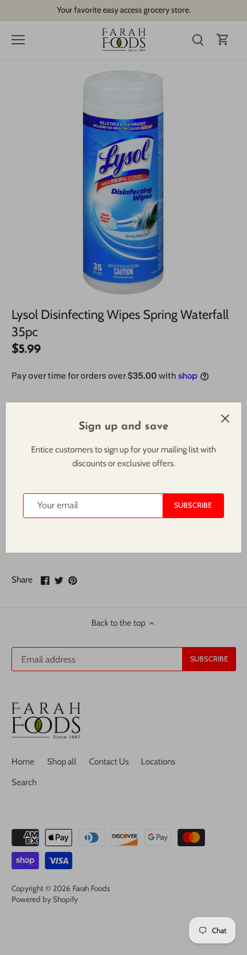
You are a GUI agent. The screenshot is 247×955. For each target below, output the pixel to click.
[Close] (225, 418)
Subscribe (193, 505)
